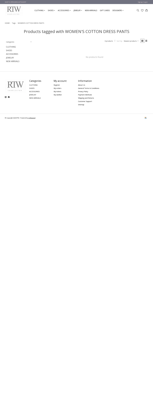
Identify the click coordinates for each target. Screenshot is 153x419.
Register (57, 85)
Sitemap (81, 104)
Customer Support (85, 101)
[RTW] (14, 10)
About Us (81, 85)
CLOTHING (11, 46)
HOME (7, 23)
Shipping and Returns (86, 98)
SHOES (9, 50)
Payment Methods (85, 95)
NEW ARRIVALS (91, 10)
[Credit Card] (145, 118)
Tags (14, 23)
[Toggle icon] (138, 10)
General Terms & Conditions (88, 88)
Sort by (119, 41)
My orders (57, 88)
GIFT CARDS (105, 10)
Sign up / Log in (143, 2)
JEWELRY (10, 57)
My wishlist (58, 95)
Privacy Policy (83, 91)
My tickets (57, 91)
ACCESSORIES (12, 54)
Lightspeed (31, 118)
